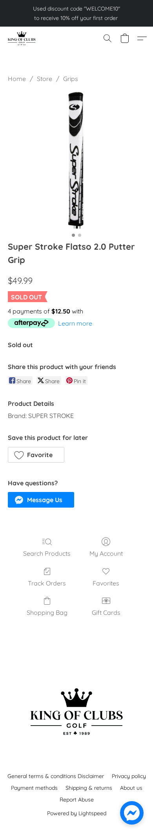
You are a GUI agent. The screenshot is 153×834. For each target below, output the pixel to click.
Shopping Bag (47, 612)
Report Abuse (77, 799)
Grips (70, 79)
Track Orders (47, 583)
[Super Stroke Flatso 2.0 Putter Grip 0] (76, 160)
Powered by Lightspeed (76, 813)
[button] (22, 38)
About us (131, 787)
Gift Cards (106, 612)
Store (44, 79)
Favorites (106, 583)
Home (17, 79)
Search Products (47, 553)
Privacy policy (129, 776)
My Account (106, 553)
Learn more (75, 323)
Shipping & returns (89, 787)
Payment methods (34, 787)
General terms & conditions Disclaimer (55, 776)
